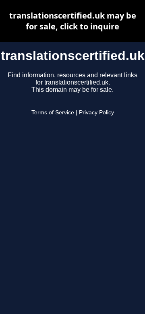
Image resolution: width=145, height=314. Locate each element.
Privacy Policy (96, 112)
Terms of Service (52, 112)
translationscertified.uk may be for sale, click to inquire (72, 21)
